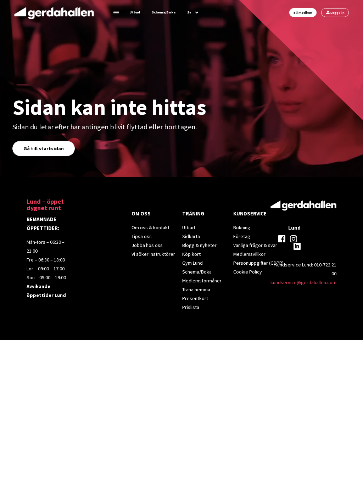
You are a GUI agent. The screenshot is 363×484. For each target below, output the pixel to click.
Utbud (134, 12)
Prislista (190, 307)
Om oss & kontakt (150, 227)
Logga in (337, 13)
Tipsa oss (142, 236)
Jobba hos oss (147, 245)
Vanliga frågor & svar (255, 245)
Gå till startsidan (43, 148)
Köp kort (191, 254)
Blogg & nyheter (199, 245)
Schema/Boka (163, 12)
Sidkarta (191, 236)
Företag (241, 236)
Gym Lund (192, 263)
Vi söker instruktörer (153, 254)
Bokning (241, 227)
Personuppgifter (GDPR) (258, 263)
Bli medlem (303, 13)
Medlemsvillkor (249, 254)
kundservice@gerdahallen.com (303, 282)
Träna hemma (196, 289)
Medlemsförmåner (202, 280)
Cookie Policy (247, 272)
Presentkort (195, 298)
